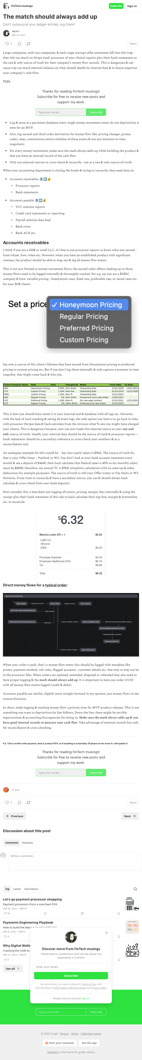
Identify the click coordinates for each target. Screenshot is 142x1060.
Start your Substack (61, 1043)
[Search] (135, 889)
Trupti (15, 31)
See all (10, 968)
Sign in (132, 6)
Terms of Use (89, 984)
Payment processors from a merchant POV (30, 904)
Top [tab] (7, 889)
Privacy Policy (99, 987)
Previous (17, 816)
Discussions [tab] (31, 889)
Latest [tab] (17, 889)
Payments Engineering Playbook (28, 922)
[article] (71, 906)
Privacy (64, 1033)
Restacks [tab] (27, 842)
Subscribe (116, 6)
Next (127, 816)
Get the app (89, 1043)
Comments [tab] (11, 842)
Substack (52, 1052)
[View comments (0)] (19, 43)
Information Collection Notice (70, 987)
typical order (56, 585)
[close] (106, 933)
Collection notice (91, 1033)
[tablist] (19, 842)
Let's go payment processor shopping (32, 899)
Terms (75, 1033)
